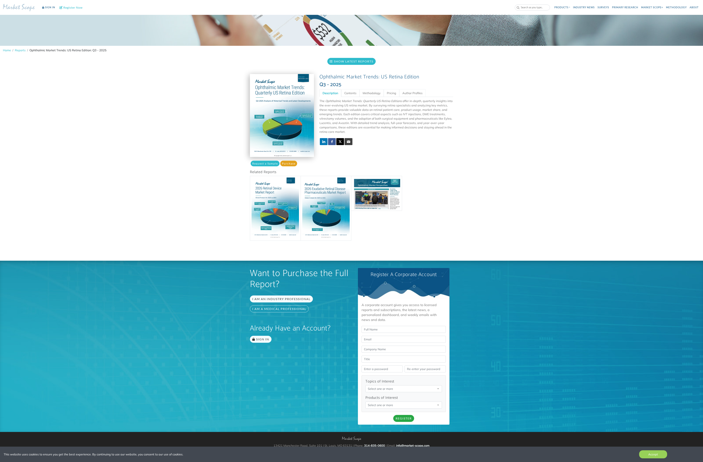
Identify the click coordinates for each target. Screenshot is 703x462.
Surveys (603, 7)
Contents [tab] (350, 93)
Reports (20, 50)
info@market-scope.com (412, 445)
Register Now (73, 7)
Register (404, 418)
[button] (562, 7)
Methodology (676, 7)
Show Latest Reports (353, 61)
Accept (653, 454)
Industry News (584, 7)
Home (7, 50)
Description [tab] (330, 93)
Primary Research (625, 7)
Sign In (49, 7)
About (694, 7)
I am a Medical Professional (279, 309)
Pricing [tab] (391, 93)
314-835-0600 (374, 445)
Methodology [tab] (372, 93)
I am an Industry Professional (281, 299)
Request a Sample (265, 163)
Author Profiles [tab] (412, 93)
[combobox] (532, 7)
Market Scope (19, 8)
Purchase (288, 163)
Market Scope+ (652, 7)
